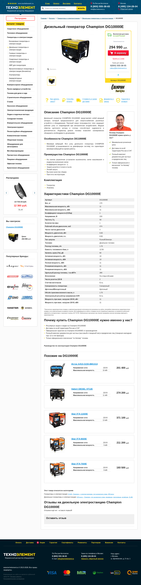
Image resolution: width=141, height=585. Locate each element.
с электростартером (86, 494)
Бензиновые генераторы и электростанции (19, 42)
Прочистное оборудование (18, 155)
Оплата (56, 3)
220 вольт (111, 494)
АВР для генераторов (17, 65)
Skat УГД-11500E (79, 414)
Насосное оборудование (17, 106)
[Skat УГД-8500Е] (57, 452)
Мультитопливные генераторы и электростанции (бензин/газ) (21, 70)
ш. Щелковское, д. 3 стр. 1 (120, 559)
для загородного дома (100, 494)
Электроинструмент (15, 127)
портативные (117, 497)
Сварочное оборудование (18, 29)
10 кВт (70, 494)
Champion (76, 494)
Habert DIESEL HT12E (82, 389)
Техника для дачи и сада (17, 93)
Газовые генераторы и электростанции (17, 54)
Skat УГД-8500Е (79, 439)
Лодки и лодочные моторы (18, 114)
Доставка (66, 3)
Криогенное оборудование (18, 168)
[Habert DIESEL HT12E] (57, 401)
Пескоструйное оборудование (19, 131)
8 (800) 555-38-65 (100, 6)
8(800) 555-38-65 (118, 65)
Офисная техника (14, 163)
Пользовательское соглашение (13, 579)
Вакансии (109, 542)
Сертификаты (67, 542)
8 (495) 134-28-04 (128, 6)
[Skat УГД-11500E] (57, 427)
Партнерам (96, 542)
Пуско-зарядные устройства (19, 89)
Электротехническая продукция (20, 110)
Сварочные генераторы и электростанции (19, 60)
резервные (109, 497)
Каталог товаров (15, 24)
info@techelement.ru (98, 9)
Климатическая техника (17, 136)
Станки (10, 102)
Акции (42, 542)
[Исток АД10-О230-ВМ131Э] (57, 377)
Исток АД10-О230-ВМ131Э (84, 364)
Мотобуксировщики (15, 151)
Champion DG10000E (14, 227)
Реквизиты (82, 542)
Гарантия (53, 542)
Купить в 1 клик (118, 59)
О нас (47, 3)
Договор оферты (15, 576)
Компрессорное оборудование (20, 85)
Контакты (78, 3)
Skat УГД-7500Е (79, 464)
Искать (81, 8)
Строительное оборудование (19, 97)
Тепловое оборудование (17, 33)
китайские (125, 497)
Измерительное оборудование (20, 123)
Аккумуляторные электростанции (15, 79)
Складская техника (15, 119)
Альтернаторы (14, 75)
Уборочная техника (15, 140)
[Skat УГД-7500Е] (57, 477)
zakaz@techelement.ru (118, 68)
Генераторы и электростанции (19, 37)
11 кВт (131, 497)
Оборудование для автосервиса (15, 145)
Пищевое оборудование (17, 159)
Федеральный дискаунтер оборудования (19, 558)
